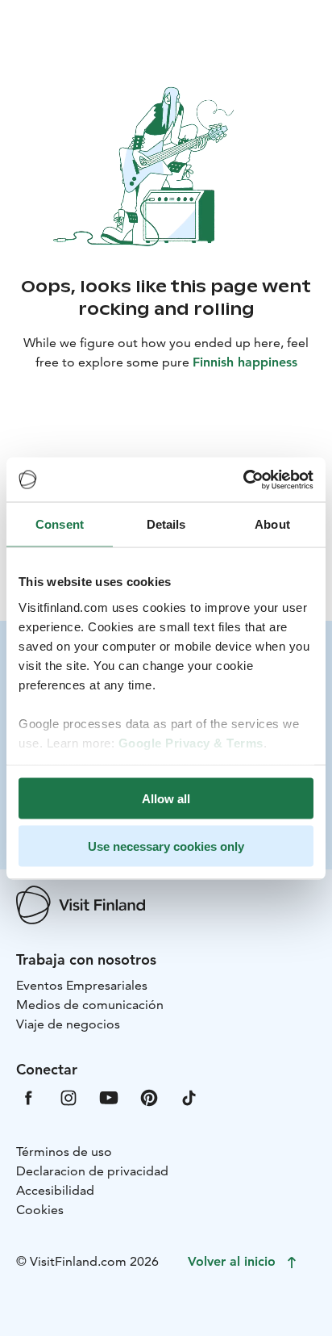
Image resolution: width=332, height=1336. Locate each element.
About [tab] (272, 524)
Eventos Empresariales (81, 985)
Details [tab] (166, 524)
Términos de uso (64, 1151)
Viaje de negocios (68, 1024)
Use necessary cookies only (166, 845)
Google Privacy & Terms (191, 742)
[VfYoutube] (109, 1096)
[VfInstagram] (68, 1096)
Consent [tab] (59, 524)
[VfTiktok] (189, 1096)
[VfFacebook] (28, 1096)
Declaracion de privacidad (92, 1171)
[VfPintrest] (149, 1096)
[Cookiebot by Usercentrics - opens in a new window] (242, 479)
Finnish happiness (245, 362)
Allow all (166, 799)
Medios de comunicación (90, 1004)
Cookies (40, 1209)
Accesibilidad (55, 1190)
